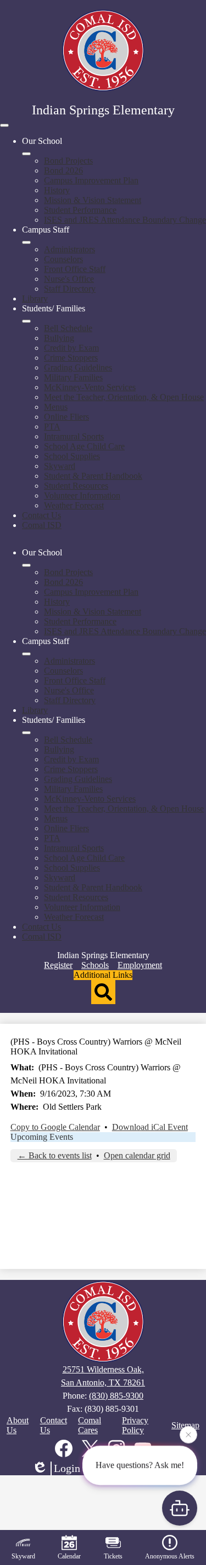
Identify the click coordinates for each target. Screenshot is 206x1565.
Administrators (69, 249)
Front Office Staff (74, 269)
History (57, 190)
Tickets (113, 1556)
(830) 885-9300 (116, 1395)
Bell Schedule (68, 328)
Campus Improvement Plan (91, 180)
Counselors (63, 259)
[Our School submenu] (26, 153)
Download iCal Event (150, 1127)
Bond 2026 (63, 170)
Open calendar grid (137, 1155)
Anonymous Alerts (169, 1556)
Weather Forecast (74, 505)
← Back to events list (55, 1155)
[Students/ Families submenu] (26, 321)
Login (67, 1468)
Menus (56, 406)
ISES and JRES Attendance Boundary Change (125, 219)
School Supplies (72, 456)
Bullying (59, 338)
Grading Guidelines (78, 367)
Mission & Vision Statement (92, 200)
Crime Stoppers (71, 357)
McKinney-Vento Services (90, 387)
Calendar (69, 1556)
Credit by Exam (71, 347)
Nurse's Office (69, 278)
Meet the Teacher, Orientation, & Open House (124, 397)
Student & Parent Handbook (93, 475)
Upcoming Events (41, 1136)
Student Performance (80, 210)
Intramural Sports (74, 436)
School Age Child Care (84, 446)
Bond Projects (68, 160)
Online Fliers (66, 416)
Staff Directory (70, 288)
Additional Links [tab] (103, 974)
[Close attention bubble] (188, 1433)
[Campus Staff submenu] (26, 242)
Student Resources (76, 485)
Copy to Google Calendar (55, 1127)
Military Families (73, 377)
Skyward (59, 466)
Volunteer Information (82, 495)
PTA (52, 426)
